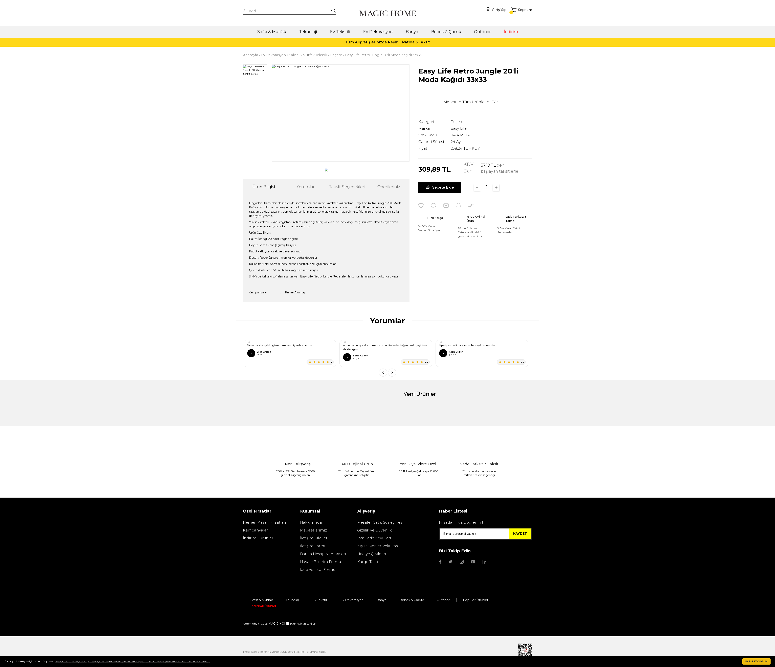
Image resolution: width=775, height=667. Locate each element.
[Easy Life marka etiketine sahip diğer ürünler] (428, 102)
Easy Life (459, 128)
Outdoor (443, 600)
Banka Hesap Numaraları (323, 554)
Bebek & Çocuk (412, 600)
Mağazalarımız (313, 530)
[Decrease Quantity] (477, 187)
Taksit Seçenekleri (347, 186)
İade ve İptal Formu (317, 569)
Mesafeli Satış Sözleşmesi (380, 522)
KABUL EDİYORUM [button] (756, 661)
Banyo (381, 600)
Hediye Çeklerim (372, 554)
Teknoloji (293, 600)
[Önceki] (383, 373)
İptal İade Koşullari (374, 538)
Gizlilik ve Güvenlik (374, 530)
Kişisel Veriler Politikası (378, 546)
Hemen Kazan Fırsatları (264, 522)
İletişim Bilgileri (314, 538)
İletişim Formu (313, 546)
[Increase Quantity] (496, 187)
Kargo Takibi (368, 562)
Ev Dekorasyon (352, 600)
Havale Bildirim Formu (320, 562)
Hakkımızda (311, 522)
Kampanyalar (255, 530)
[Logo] (387, 13)
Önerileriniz (388, 186)
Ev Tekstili (320, 600)
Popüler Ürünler (475, 600)
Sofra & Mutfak (261, 600)
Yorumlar (305, 186)
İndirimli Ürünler (258, 538)
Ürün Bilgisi (263, 186)
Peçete (457, 122)
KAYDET (520, 534)
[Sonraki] (392, 373)
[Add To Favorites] (421, 205)
